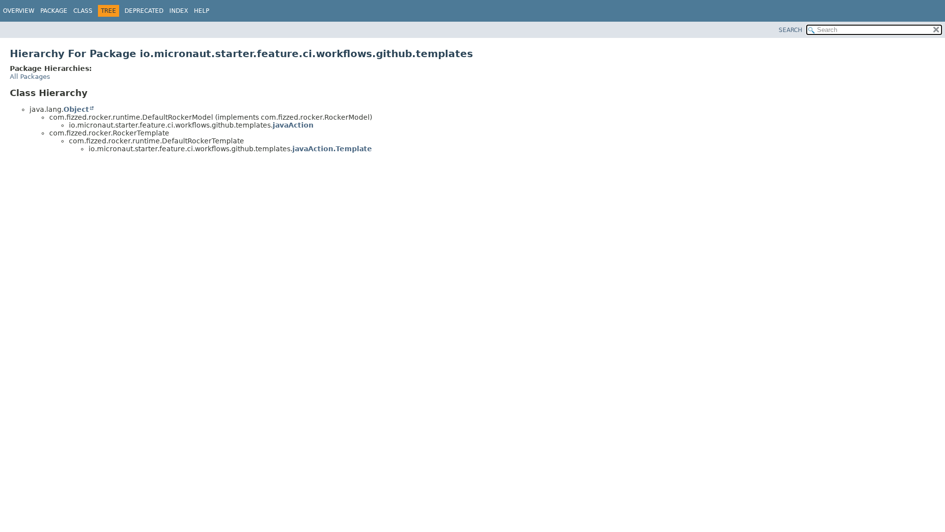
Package (53, 10)
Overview (18, 10)
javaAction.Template (332, 149)
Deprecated (144, 10)
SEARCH (790, 30)
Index (178, 10)
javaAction (293, 125)
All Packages (30, 76)
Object (76, 109)
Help (201, 10)
